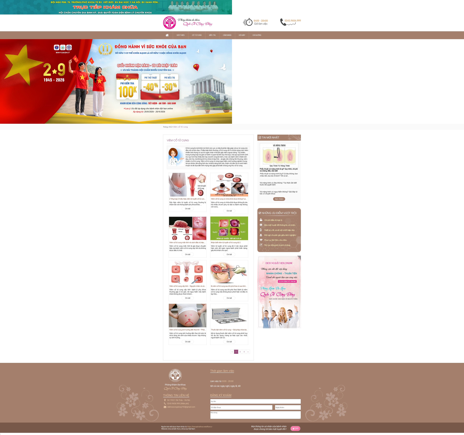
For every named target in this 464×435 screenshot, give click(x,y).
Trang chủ (167, 127)
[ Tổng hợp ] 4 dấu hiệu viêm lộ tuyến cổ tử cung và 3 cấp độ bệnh (187, 199)
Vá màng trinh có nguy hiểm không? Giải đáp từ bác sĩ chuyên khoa (278, 193)
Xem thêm (279, 199)
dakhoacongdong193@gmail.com (181, 407)
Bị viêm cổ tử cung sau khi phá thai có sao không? (229, 286)
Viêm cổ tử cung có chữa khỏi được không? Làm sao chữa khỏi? (229, 199)
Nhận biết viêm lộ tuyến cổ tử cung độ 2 (225, 242)
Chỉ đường (257, 35)
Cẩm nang (227, 35)
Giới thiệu (181, 35)
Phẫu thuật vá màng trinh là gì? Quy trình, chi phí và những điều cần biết (279, 170)
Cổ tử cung (197, 35)
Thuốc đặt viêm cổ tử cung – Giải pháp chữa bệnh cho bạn (229, 330)
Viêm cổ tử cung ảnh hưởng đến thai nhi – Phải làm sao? (187, 330)
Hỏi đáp (242, 35)
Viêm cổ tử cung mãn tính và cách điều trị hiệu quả (187, 242)
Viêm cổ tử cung (180, 127)
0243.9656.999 (173, 403)
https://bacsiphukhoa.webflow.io (199, 427)
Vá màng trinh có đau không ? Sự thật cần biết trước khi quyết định (278, 184)
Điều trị (212, 35)
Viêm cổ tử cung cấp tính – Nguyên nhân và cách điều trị (187, 286)
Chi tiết (187, 209)
